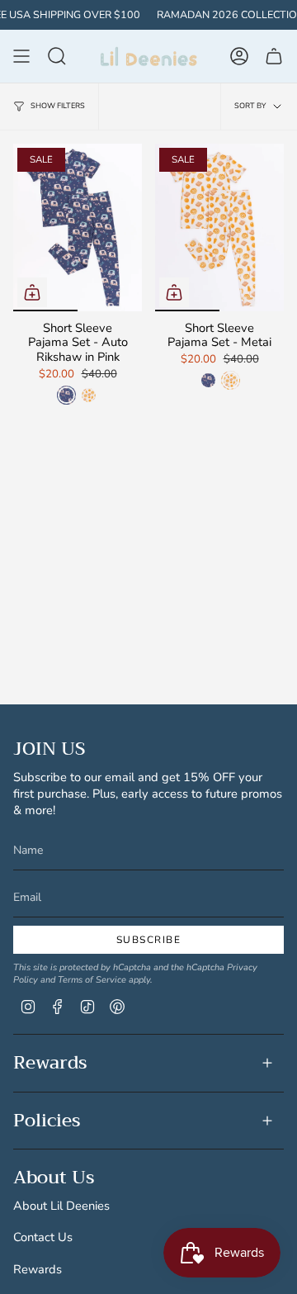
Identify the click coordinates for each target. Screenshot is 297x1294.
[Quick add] (32, 292)
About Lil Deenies (61, 1205)
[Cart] (274, 56)
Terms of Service (92, 980)
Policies (47, 1120)
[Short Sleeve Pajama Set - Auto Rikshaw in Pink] (77, 227)
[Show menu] (21, 56)
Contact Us (43, 1237)
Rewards (50, 1062)
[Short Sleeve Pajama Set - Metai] (219, 227)
